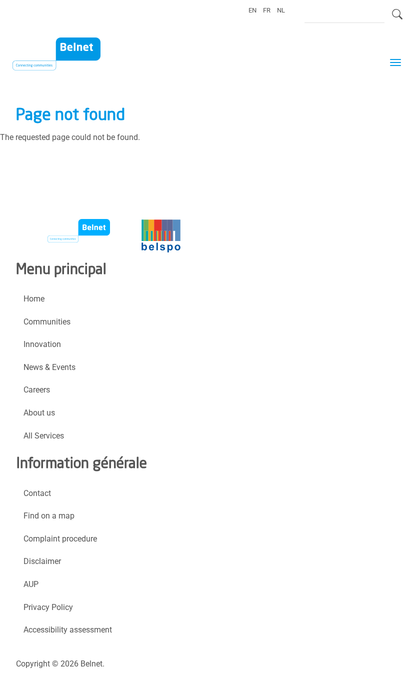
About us (39, 413)
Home (34, 299)
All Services (44, 435)
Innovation (42, 344)
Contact (37, 493)
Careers (37, 389)
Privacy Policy (48, 607)
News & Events (50, 367)
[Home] (62, 56)
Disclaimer (42, 561)
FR (266, 10)
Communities (47, 321)
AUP (31, 584)
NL (281, 10)
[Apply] (397, 18)
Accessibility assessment (68, 629)
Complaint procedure (60, 539)
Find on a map (49, 515)
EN (252, 10)
